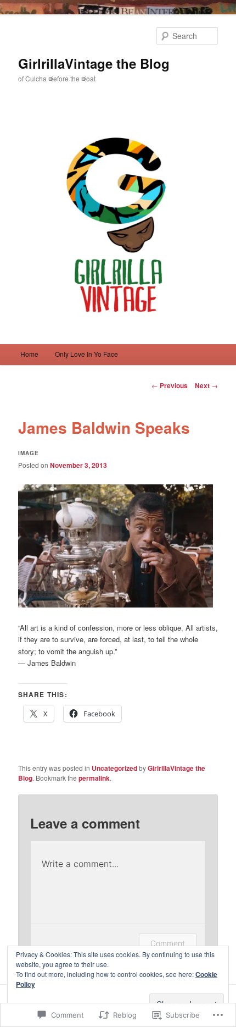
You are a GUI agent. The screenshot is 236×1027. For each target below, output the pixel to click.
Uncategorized (114, 768)
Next (206, 385)
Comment (167, 943)
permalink (94, 778)
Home (29, 353)
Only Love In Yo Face (86, 353)
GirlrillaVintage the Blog (94, 63)
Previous (169, 385)
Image (28, 453)
